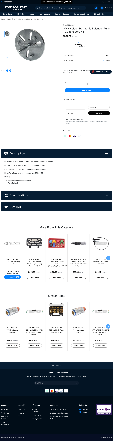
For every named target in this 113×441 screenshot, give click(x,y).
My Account (5, 409)
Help (109, 2)
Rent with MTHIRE (12, 277)
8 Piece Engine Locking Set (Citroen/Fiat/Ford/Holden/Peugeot (56, 264)
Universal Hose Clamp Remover (100, 263)
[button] (7, 34)
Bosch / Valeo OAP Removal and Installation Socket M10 (78, 264)
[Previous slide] (7, 32)
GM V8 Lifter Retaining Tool (12, 263)
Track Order (5, 413)
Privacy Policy (36, 415)
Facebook (85, 409)
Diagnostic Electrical (62, 14)
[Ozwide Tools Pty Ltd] (16, 8)
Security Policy (36, 419)
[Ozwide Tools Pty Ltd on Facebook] (7, 70)
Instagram (85, 412)
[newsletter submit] (76, 383)
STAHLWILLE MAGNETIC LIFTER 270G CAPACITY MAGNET (34, 332)
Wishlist (104, 2)
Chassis (31, 14)
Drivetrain (20, 14)
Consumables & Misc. (81, 14)
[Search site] (84, 8)
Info (78, 42)
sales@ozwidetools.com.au (59, 413)
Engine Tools (7, 14)
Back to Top (55, 365)
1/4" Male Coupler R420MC (12, 331)
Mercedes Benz (99, 14)
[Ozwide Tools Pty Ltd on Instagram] (10, 70)
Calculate (99, 113)
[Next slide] (7, 57)
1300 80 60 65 (7, 2)
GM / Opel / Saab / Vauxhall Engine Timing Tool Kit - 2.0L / (34, 264)
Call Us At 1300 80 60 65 (58, 409)
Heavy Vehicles (44, 14)
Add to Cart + (87, 90)
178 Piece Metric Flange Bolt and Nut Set (56, 331)
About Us (21, 409)
